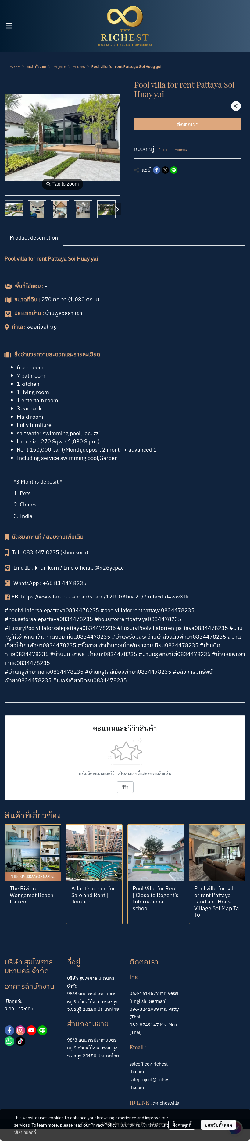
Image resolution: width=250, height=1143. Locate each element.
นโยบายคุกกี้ (25, 1132)
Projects (59, 66)
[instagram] (20, 1030)
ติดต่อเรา (188, 124)
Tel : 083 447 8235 (35, 552)
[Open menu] (9, 26)
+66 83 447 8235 (65, 583)
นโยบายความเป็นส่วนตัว (139, 1124)
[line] (42, 1030)
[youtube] (31, 1030)
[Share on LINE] (173, 170)
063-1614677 (144, 993)
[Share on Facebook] (156, 170)
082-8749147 (144, 1025)
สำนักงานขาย (88, 1024)
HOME (14, 66)
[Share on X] (165, 170)
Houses (79, 66)
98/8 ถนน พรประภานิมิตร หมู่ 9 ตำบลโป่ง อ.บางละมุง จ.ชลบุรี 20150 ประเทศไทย (93, 1048)
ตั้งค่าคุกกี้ (181, 1124)
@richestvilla (166, 1103)
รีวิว (125, 787)
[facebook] (9, 1030)
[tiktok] (20, 1041)
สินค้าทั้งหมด (36, 66)
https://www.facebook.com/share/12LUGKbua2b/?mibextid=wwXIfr (106, 597)
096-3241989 (144, 1009)
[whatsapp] (9, 1041)
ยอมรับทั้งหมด (218, 1124)
